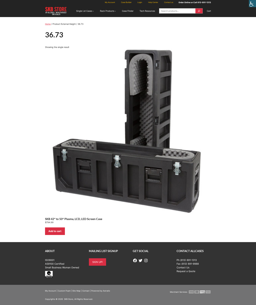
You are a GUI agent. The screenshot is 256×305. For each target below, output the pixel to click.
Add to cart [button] (54, 231)
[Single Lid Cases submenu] (93, 11)
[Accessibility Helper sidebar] (252, 3)
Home (48, 24)
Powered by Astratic (100, 291)
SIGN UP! (97, 261)
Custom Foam (64, 291)
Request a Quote (186, 271)
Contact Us (183, 267)
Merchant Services (178, 292)
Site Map (76, 291)
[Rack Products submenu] (115, 11)
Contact (85, 291)
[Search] (199, 10)
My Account (50, 291)
